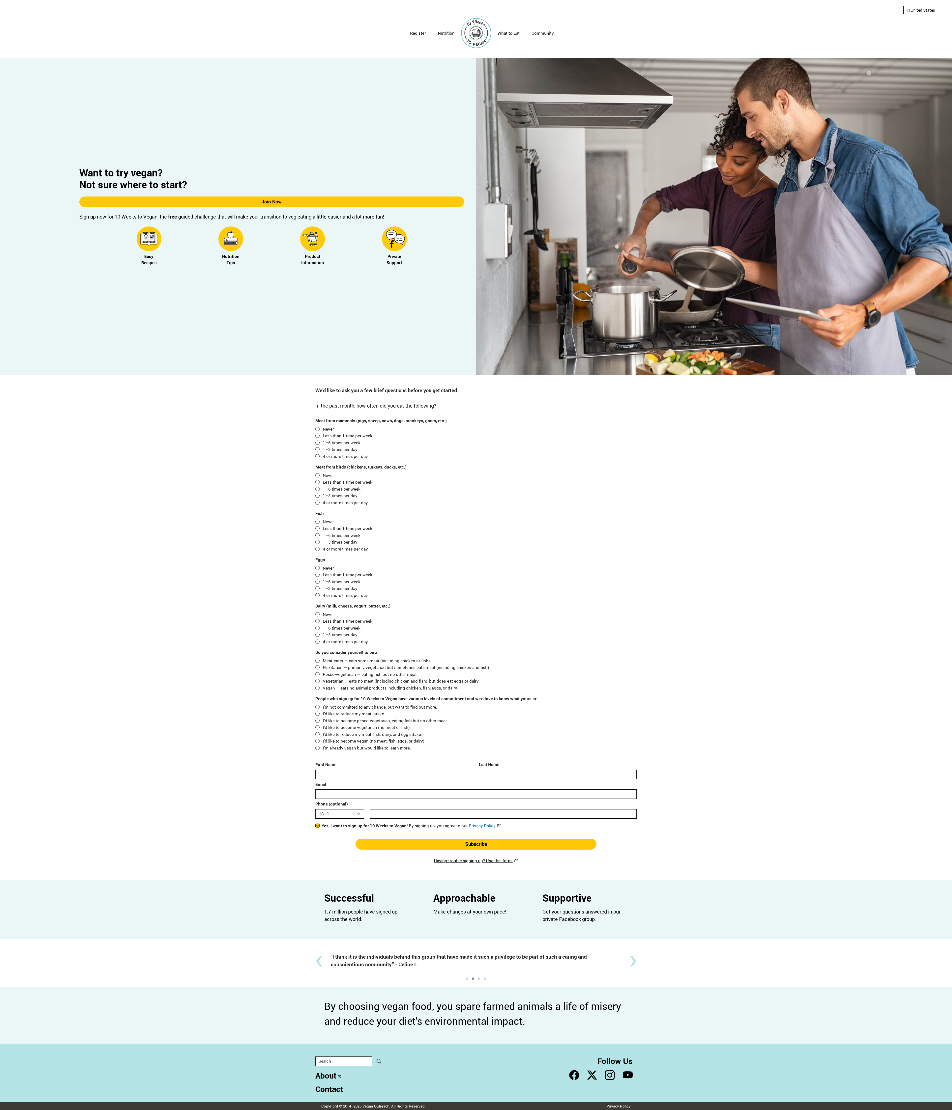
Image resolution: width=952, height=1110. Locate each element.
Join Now (272, 201)
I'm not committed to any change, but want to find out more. (380, 707)
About (325, 1075)
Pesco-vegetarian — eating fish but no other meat (370, 674)
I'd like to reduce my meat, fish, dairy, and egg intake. (372, 734)
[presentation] (319, 958)
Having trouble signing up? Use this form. (473, 860)
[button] (467, 978)
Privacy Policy (482, 826)
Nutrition (446, 33)
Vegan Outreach (375, 1106)
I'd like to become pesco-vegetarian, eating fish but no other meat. (385, 720)
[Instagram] (610, 1075)
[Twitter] (592, 1075)
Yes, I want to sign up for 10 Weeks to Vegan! (412, 826)
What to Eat (509, 33)
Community (543, 33)
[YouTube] (628, 1075)
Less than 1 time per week (347, 436)
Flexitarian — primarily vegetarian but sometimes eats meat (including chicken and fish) (406, 667)
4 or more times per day (345, 456)
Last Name (489, 764)
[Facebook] (574, 1075)
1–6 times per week (341, 442)
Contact (329, 1088)
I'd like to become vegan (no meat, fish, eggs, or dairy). (374, 741)
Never (328, 429)
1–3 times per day (340, 449)
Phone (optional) (331, 804)
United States (923, 10)
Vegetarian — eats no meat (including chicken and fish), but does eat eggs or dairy (401, 681)
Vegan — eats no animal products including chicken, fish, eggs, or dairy (390, 688)
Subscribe (476, 844)
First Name (325, 764)
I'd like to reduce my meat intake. (354, 714)
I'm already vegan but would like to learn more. (367, 748)
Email (320, 784)
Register (418, 33)
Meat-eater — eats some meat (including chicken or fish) (376, 661)
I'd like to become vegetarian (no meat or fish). (367, 727)
